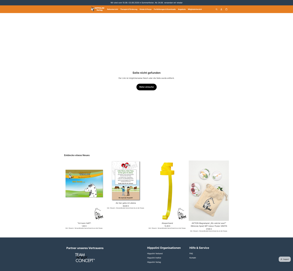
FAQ (191, 253)
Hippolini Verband (155, 253)
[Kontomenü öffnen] (221, 9)
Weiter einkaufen (146, 87)
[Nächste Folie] (225, 190)
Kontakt (192, 258)
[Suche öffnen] (216, 9)
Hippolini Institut (154, 258)
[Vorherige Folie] (192, 190)
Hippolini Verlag (154, 262)
